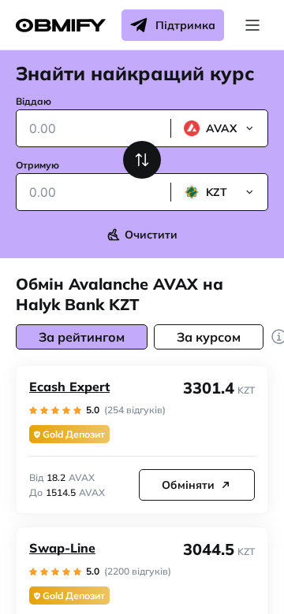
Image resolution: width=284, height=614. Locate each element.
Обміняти (188, 485)
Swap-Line (62, 548)
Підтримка (185, 25)
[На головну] (61, 26)
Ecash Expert (69, 386)
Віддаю (33, 101)
